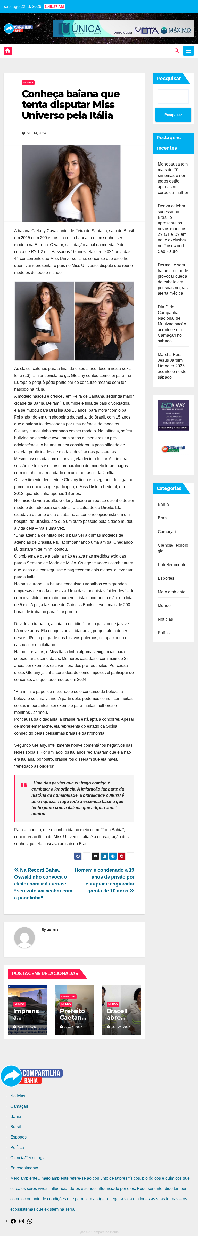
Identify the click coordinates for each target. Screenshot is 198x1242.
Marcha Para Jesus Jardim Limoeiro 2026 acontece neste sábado (172, 365)
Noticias (165, 619)
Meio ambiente (172, 592)
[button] (177, 50)
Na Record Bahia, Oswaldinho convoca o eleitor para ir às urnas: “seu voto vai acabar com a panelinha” (43, 883)
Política (165, 633)
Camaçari (68, 996)
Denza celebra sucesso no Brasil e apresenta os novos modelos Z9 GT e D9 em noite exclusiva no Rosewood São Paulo (172, 229)
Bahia (163, 504)
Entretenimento (172, 564)
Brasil (163, 518)
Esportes (166, 578)
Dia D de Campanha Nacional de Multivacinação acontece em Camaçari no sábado (172, 324)
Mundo (28, 82)
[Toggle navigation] (188, 51)
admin (52, 929)
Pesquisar (168, 78)
